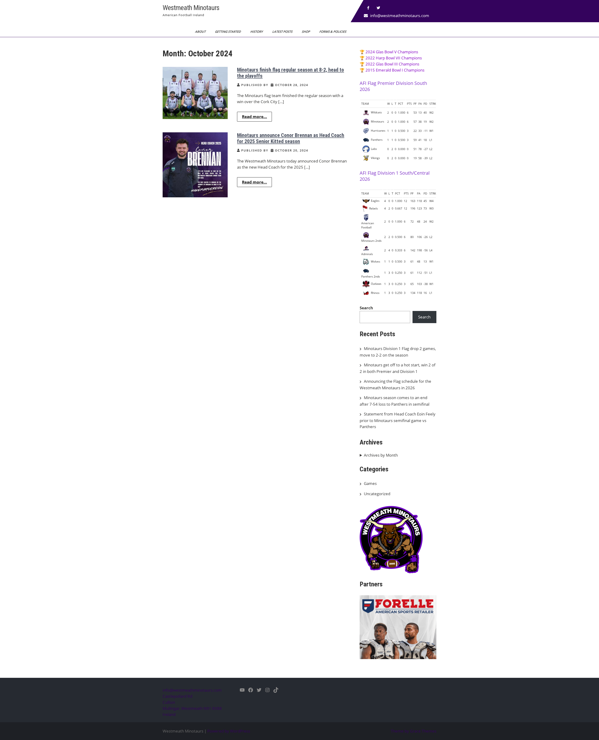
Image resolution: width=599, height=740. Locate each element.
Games (370, 483)
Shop (306, 31)
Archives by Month (381, 455)
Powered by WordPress (228, 731)
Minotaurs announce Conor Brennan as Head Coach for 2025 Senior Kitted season (290, 138)
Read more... (254, 116)
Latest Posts (283, 31)
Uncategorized (377, 493)
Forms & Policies (333, 31)
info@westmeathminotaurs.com (399, 15)
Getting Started (228, 31)
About (201, 31)
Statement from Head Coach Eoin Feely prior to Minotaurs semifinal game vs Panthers (397, 420)
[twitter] (378, 8)
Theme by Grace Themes (413, 731)
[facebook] (368, 8)
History (257, 31)
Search (366, 307)
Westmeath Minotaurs (191, 8)
